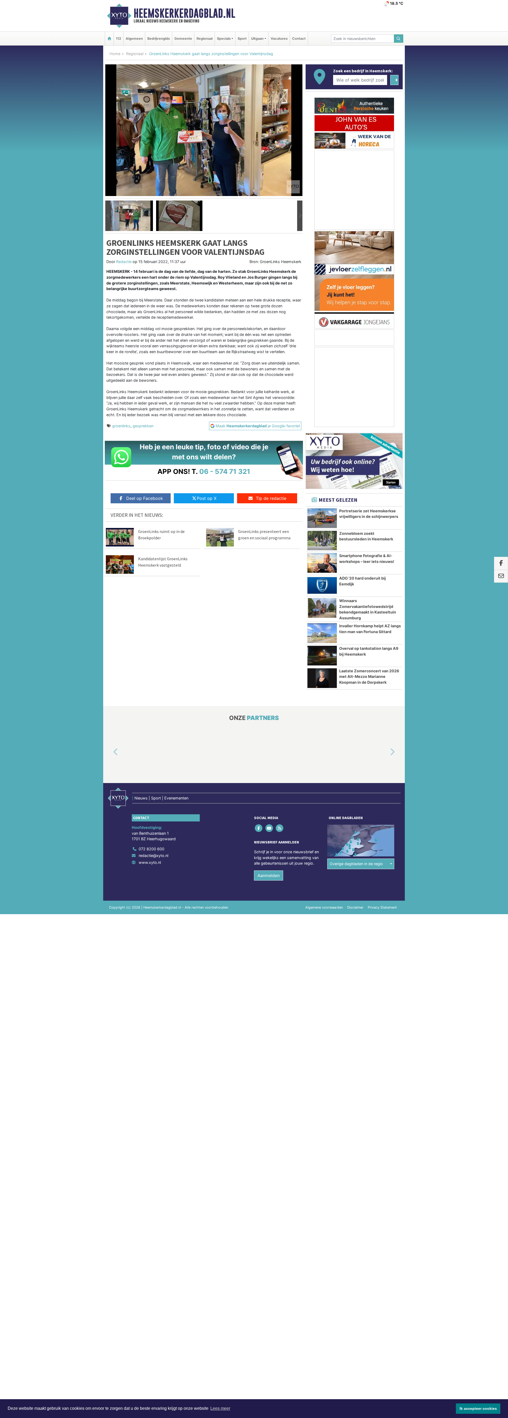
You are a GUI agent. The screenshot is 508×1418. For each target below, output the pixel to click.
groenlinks (121, 426)
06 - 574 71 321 (224, 471)
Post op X (206, 498)
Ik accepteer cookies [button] (478, 1408)
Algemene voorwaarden (324, 907)
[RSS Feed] (280, 828)
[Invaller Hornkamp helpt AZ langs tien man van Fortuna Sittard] (322, 633)
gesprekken (143, 426)
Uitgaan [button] (257, 39)
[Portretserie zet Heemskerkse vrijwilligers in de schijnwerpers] (322, 518)
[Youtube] (269, 828)
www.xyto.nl (150, 862)
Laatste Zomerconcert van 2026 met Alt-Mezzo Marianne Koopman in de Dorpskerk (369, 676)
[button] (108, 216)
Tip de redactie (271, 498)
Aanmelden (268, 875)
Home (115, 53)
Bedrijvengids (158, 39)
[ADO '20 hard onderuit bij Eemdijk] (322, 585)
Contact (299, 39)
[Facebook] (259, 828)
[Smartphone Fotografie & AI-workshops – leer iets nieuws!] (322, 563)
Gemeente (183, 39)
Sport (242, 39)
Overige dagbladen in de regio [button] (356, 863)
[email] (501, 576)
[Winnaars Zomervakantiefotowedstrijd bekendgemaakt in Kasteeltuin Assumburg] (322, 608)
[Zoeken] (398, 38)
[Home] (109, 38)
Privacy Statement (382, 907)
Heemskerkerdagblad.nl (184, 13)
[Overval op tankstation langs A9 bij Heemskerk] (322, 656)
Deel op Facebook (144, 498)
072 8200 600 (151, 849)
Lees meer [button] (220, 1408)
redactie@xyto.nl (153, 855)
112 (118, 39)
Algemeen (134, 39)
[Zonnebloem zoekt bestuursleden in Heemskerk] (322, 541)
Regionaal (204, 39)
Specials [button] (224, 39)
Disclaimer (355, 907)
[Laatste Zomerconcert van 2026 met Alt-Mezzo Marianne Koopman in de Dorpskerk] (322, 678)
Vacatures (279, 39)
